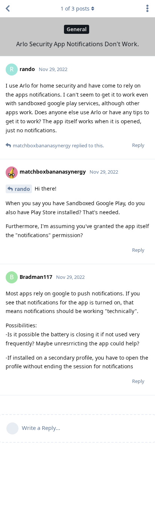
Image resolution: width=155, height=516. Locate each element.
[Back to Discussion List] (7, 8)
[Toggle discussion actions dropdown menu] (147, 8)
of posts (75, 8)
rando (22, 188)
